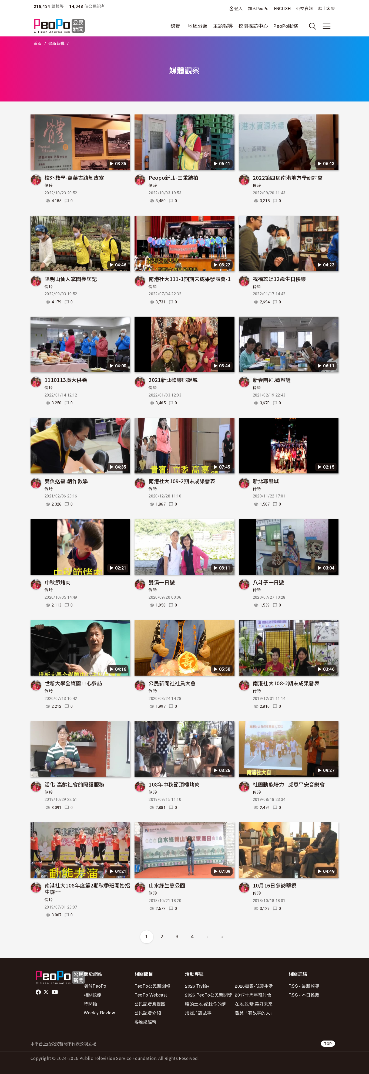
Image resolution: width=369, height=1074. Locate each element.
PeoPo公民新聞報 (152, 986)
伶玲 (49, 185)
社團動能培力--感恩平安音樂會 (289, 784)
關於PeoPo (95, 986)
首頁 (38, 43)
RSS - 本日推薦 (304, 995)
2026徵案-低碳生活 (254, 986)
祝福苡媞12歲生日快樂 (279, 278)
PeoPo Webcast (151, 995)
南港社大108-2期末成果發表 (286, 683)
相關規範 (92, 995)
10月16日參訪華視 (275, 885)
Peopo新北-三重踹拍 (173, 177)
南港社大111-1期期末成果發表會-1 (190, 278)
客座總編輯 (146, 1021)
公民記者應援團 (150, 1004)
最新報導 (56, 43)
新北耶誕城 (266, 481)
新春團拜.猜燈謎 (272, 379)
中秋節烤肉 (58, 582)
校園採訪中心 (253, 26)
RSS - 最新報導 (304, 986)
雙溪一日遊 (162, 582)
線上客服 (326, 8)
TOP (328, 1043)
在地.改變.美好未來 (254, 1004)
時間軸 (90, 1004)
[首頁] (59, 26)
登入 (238, 8)
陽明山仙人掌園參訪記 (71, 278)
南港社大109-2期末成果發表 (182, 481)
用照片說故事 (198, 1012)
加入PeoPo (258, 8)
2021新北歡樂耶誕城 (173, 379)
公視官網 (304, 8)
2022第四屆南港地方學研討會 (288, 177)
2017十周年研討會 (253, 995)
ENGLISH (282, 8)
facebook (39, 992)
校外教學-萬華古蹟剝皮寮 (74, 177)
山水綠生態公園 (167, 885)
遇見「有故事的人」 (254, 1012)
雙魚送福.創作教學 (66, 481)
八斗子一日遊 (268, 582)
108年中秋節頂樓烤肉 (174, 784)
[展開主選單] (326, 26)
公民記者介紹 (148, 1012)
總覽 (175, 26)
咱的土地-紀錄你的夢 (205, 1004)
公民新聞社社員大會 (172, 683)
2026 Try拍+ (197, 986)
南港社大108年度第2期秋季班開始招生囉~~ (87, 888)
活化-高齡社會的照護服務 (74, 784)
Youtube (55, 992)
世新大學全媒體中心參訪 (73, 683)
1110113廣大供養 (66, 379)
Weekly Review (99, 1012)
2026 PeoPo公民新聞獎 (208, 995)
